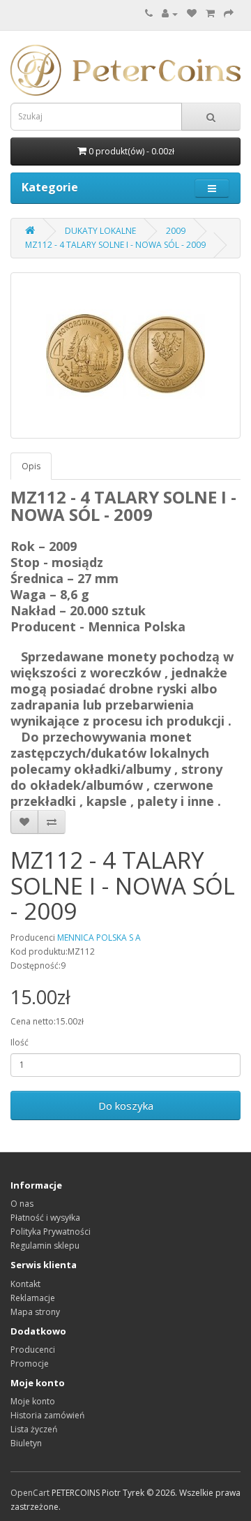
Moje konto (32, 1401)
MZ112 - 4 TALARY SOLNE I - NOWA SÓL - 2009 (115, 245)
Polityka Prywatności (50, 1231)
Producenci (32, 1349)
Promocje (29, 1363)
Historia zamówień (47, 1415)
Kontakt (25, 1284)
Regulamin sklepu (44, 1245)
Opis (31, 466)
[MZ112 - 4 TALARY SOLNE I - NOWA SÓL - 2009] (125, 355)
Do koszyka (125, 1105)
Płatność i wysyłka (45, 1218)
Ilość (19, 1042)
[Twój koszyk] (210, 14)
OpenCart (30, 1493)
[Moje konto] (170, 14)
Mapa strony (35, 1312)
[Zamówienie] (229, 14)
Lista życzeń (33, 1429)
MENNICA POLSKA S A (99, 937)
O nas (21, 1204)
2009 (175, 231)
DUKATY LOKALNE (100, 231)
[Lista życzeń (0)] (192, 14)
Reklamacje (32, 1298)
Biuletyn (26, 1443)
